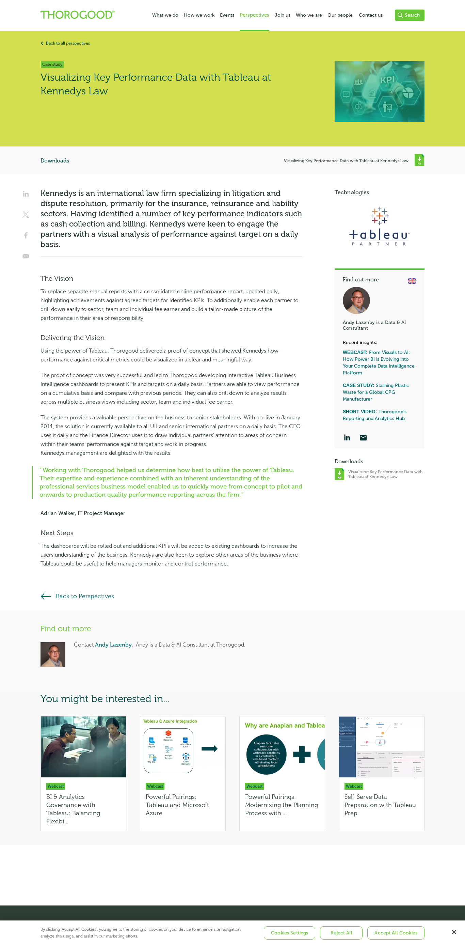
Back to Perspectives (85, 596)
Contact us (371, 15)
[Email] (363, 438)
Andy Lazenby (113, 645)
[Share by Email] (26, 258)
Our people (340, 15)
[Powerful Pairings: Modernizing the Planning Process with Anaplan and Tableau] (282, 773)
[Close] (454, 932)
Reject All (341, 932)
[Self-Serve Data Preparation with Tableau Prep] (381, 773)
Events (227, 15)
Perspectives (254, 15)
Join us (282, 15)
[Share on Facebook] (26, 238)
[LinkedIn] (347, 438)
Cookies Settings (289, 932)
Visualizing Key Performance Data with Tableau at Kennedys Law (346, 160)
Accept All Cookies (395, 932)
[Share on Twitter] (26, 217)
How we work (199, 15)
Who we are (309, 15)
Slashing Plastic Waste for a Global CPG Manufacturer (376, 392)
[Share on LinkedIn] (26, 196)
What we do (165, 15)
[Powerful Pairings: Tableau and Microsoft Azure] (182, 773)
